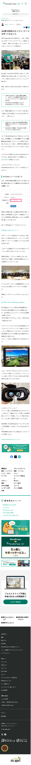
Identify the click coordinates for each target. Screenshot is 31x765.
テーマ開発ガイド (5, 684)
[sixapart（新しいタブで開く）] (15, 759)
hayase (6, 24)
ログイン (3, 712)
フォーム (16, 485)
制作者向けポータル (8, 504)
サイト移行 (17, 483)
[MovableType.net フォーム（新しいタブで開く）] (21, 740)
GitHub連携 (5, 485)
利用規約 (3, 723)
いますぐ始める (15, 602)
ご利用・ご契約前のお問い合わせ (9, 702)
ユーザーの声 (5, 488)
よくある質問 (4, 699)
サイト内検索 (18, 488)
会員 (2, 490)
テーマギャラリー (5, 653)
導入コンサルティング (8, 618)
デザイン (18, 24)
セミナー (3, 674)
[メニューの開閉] (25, 3)
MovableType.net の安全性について (10, 646)
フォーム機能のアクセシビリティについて (12, 650)
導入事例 (3, 643)
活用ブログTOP (4, 18)
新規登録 (3, 716)
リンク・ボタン (6, 473)
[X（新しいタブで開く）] (2, 734)
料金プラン (4, 640)
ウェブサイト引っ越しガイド (11, 515)
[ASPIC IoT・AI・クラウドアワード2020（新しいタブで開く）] (4, 748)
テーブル (4, 476)
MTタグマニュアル (8, 510)
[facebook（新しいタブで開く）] (5, 734)
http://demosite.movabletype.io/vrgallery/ (13, 302)
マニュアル (6, 507)
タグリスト (4, 668)
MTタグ (16, 480)
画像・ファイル (19, 471)
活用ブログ (4, 665)
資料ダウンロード (8, 622)
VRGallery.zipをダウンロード (9, 230)
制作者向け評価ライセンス (23, 618)
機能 (2, 637)
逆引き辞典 (4, 671)
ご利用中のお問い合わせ (7, 705)
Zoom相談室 (4, 690)
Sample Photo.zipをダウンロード (11, 439)
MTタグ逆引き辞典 (8, 512)
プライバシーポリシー (12, 723)
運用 (2, 483)
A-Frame (5, 159)
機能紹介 (4, 468)
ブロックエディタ (19, 468)
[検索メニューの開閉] (22, 3)
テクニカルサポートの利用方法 (9, 677)
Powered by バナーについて (8, 726)
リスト (16, 473)
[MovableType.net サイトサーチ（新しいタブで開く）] (8, 740)
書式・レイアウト (6, 471)
